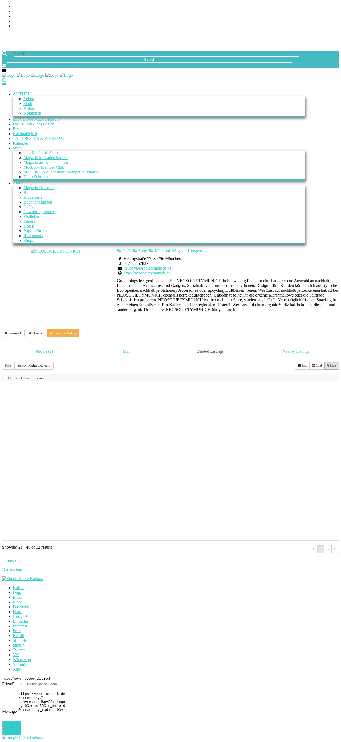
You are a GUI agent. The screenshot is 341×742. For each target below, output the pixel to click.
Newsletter (25, 21)
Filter (8, 365)
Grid (318, 365)
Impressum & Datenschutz (40, 26)
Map (127, 351)
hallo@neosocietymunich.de (147, 268)
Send (12, 728)
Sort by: (32, 365)
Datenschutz (12, 569)
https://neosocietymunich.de (147, 273)
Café (126, 251)
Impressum (11, 560)
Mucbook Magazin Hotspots (178, 251)
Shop (142, 251)
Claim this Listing (64, 333)
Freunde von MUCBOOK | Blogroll (49, 16)
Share (35, 333)
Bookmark (14, 333)
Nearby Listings (295, 351)
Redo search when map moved (27, 378)
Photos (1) (44, 351)
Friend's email (14, 684)
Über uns (22, 7)
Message (9, 711)
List (304, 365)
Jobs (17, 12)
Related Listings (210, 351)
